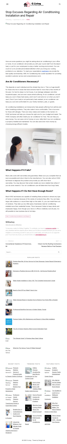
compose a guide (50, 228)
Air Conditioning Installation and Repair (18, 216)
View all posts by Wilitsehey (14, 225)
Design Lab (42, 440)
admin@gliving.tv (40, 234)
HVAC (28, 19)
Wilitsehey (8, 19)
